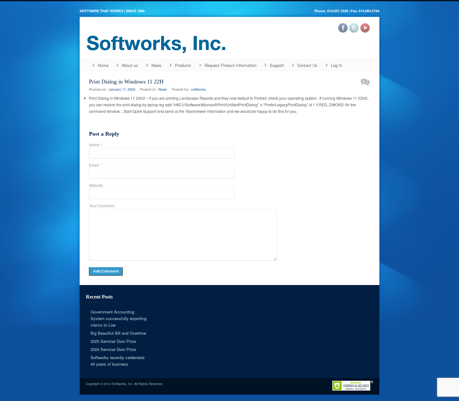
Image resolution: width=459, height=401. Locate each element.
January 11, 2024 (122, 89)
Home (103, 65)
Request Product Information (230, 65)
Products (183, 65)
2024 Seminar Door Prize (113, 349)
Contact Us (307, 65)
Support (277, 65)
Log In (336, 65)
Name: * (96, 144)
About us (130, 65)
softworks (198, 89)
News (156, 65)
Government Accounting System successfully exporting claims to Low (118, 318)
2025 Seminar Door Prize (113, 341)
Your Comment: (102, 205)
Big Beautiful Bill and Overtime (118, 333)
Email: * (95, 165)
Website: (96, 185)
